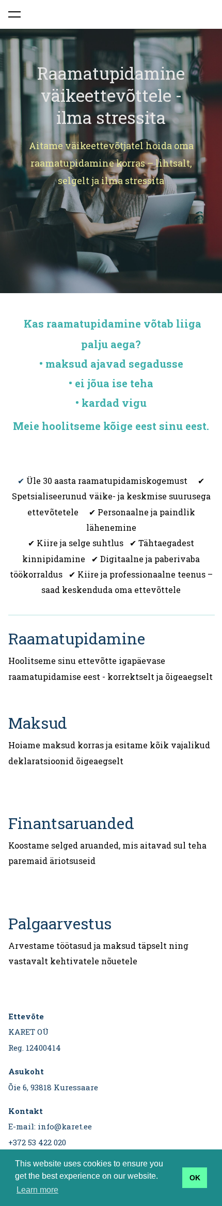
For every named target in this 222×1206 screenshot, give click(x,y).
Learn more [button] (37, 1189)
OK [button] (194, 1178)
